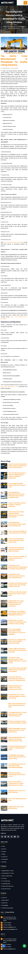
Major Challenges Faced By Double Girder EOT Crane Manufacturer (17, 730)
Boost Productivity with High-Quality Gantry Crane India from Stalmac (17, 669)
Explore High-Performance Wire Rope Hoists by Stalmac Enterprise (17, 650)
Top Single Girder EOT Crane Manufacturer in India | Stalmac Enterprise (17, 714)
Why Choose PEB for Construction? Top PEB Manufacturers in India (15, 783)
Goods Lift (4, 897)
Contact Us (4, 856)
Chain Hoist (4, 902)
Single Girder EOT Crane (7, 870)
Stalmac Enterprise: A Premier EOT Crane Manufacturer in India (15, 687)
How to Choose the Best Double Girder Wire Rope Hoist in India (16, 540)
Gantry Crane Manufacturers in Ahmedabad (14, 242)
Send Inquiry (5, 859)
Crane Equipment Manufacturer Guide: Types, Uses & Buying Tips (17, 524)
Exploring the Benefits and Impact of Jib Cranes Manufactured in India (16, 739)
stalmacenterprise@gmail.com (10, 929)
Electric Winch (5, 900)
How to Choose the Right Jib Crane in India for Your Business (17, 558)
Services (4, 851)
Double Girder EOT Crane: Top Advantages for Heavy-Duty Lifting (17, 696)
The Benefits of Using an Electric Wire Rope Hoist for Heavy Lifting (17, 756)
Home (11, 25)
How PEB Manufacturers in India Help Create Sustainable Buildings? (17, 765)
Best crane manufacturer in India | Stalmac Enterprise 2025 (17, 705)
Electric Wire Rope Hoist (7, 886)
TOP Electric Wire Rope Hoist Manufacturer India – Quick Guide (17, 593)
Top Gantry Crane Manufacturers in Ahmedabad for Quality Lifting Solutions (14, 60)
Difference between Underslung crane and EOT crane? (16, 774)
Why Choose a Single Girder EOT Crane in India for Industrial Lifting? (17, 641)
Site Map (4, 861)
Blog (15, 25)
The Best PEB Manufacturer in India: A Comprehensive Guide (17, 748)
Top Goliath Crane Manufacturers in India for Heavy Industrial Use (16, 576)
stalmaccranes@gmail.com (9, 927)
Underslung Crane (6, 883)
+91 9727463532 (7, 922)
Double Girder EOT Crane (8, 873)
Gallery (3, 854)
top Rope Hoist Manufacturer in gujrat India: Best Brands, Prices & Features (17, 584)
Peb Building (5, 905)
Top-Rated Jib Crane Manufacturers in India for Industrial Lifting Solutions (16, 678)
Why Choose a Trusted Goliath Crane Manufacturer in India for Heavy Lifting (17, 622)
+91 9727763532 (7, 924)
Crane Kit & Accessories (7, 908)
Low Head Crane (6, 881)
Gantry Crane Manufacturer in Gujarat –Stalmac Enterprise (17, 504)
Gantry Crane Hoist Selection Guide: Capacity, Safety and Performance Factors (17, 465)
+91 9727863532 (7, 944)
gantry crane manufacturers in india (9, 386)
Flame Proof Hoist (6, 888)
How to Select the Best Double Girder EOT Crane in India (17, 485)
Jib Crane (4, 878)
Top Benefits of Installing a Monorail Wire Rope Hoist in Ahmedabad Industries (17, 613)
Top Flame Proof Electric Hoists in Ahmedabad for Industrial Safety (16, 549)
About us (4, 849)
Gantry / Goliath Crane (7, 875)
